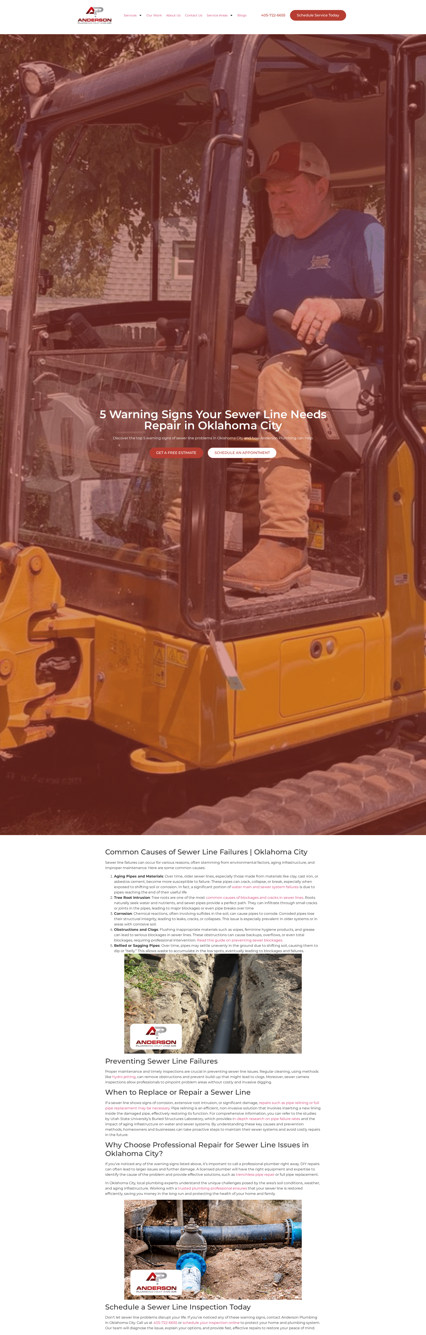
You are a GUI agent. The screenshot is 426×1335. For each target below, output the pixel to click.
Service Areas (217, 15)
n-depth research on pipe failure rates (266, 1119)
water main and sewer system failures (265, 887)
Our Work (154, 15)
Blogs (242, 15)
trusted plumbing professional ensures (212, 1188)
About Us (173, 15)
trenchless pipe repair (255, 1174)
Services (130, 15)
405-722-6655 (165, 1323)
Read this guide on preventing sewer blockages (239, 940)
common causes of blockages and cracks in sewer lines (254, 897)
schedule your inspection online (211, 1323)
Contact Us (193, 15)
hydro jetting (124, 1077)
